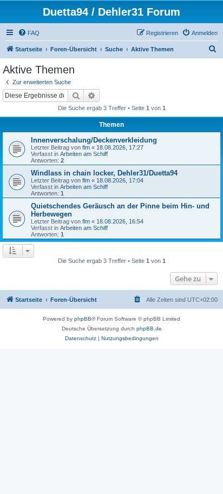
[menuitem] (29, 32)
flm (86, 147)
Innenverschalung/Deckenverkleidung (94, 140)
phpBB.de (149, 328)
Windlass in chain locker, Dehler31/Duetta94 (104, 173)
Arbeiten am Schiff (84, 154)
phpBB (82, 319)
